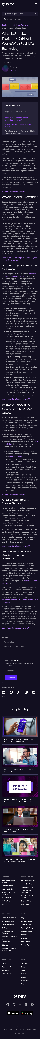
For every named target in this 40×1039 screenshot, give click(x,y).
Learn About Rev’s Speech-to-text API (16, 399)
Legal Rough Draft (27, 887)
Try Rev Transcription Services (13, 191)
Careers (23, 967)
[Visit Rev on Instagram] (20, 1004)
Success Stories (26, 931)
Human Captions (26, 884)
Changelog (6, 974)
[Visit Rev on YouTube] (32, 1004)
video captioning (15, 456)
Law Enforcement (8, 924)
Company (24, 963)
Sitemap (17, 1033)
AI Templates (6, 897)
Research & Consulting (9, 936)
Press (23, 970)
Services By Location (28, 945)
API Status (6, 970)
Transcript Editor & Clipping (8, 893)
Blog (22, 918)
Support (23, 984)
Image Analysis (7, 889)
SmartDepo (25, 904)
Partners (24, 974)
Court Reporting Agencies (7, 932)
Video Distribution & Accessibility (9, 949)
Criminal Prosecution (9, 918)
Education (5, 945)
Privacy (22, 1029)
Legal (5, 1029)
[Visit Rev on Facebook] (7, 1004)
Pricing (4, 904)
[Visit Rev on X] (14, 1004)
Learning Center (26, 924)
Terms (16, 1029)
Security (23, 977)
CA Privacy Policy (31, 1029)
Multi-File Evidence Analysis (8, 881)
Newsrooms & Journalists (7, 940)
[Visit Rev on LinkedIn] (26, 1004)
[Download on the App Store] (13, 1013)
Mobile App (6, 901)
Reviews (24, 938)
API (4, 963)
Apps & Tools (25, 941)
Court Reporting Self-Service (28, 896)
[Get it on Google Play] (27, 1013)
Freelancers (25, 980)
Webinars (24, 935)
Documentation (8, 967)
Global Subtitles (26, 901)
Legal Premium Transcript (26, 891)
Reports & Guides (27, 921)
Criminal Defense (8, 921)
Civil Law (5, 928)
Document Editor (7, 885)
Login (23, 1033)
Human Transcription (28, 880)
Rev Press (13, 70)
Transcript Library (27, 928)
